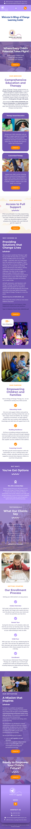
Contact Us (15, 147)
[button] (16, 8)
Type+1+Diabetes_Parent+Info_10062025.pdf (16, 309)
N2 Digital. (17, 826)
